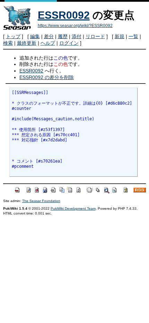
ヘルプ (48, 43)
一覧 (133, 36)
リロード (95, 36)
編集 (35, 36)
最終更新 (26, 43)
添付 (76, 36)
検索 (8, 43)
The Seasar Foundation (41, 201)
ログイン (69, 43)
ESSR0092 (64, 15)
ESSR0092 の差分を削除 (46, 77)
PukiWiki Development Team (73, 208)
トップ (13, 36)
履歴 (63, 36)
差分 (49, 36)
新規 (119, 36)
